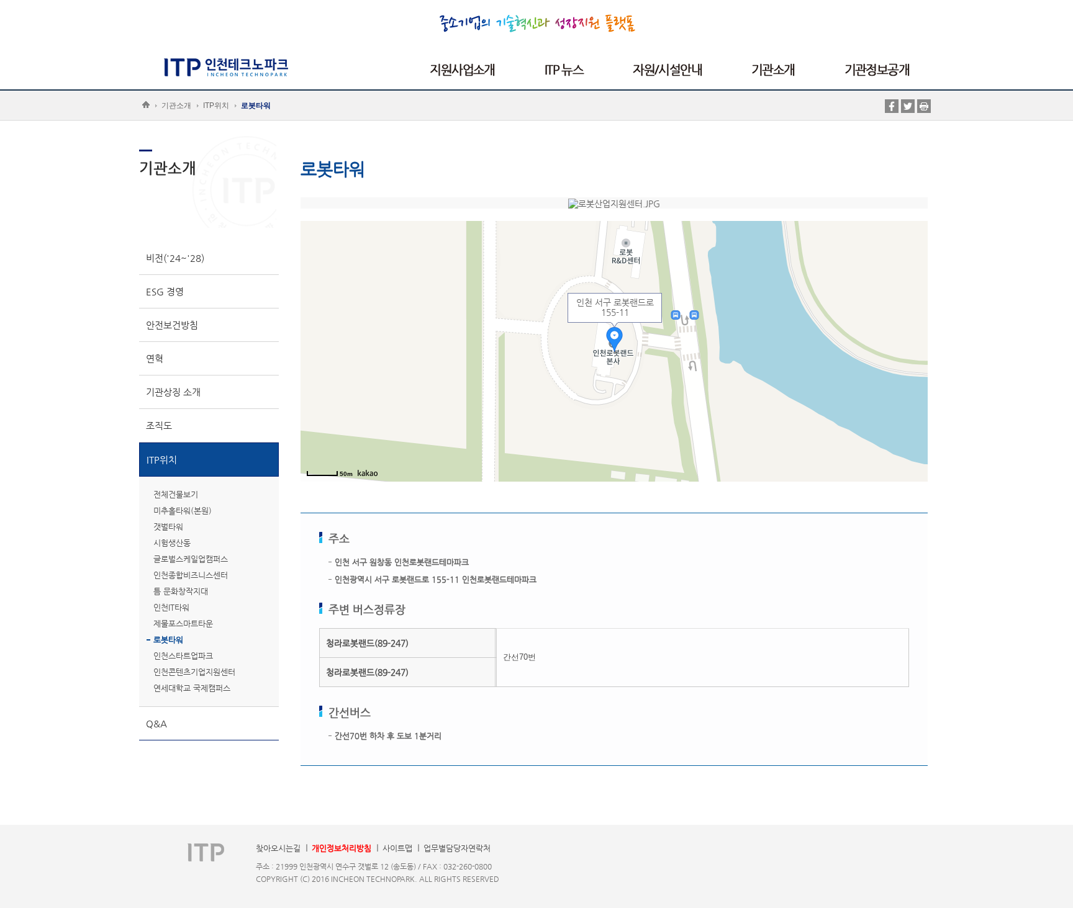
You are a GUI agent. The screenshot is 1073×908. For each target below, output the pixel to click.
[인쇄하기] (924, 105)
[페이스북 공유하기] (892, 105)
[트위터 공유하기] (908, 105)
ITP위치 (216, 105)
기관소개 (176, 105)
